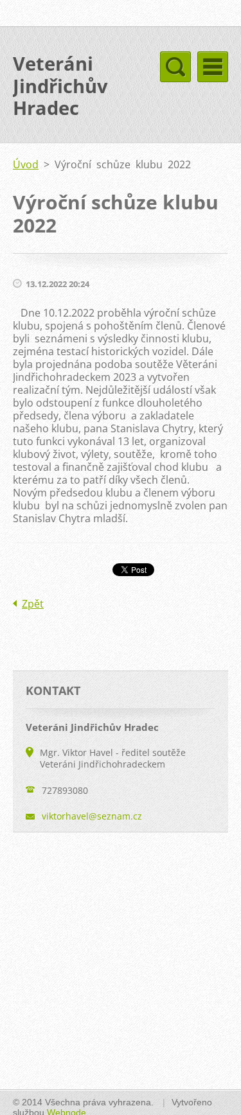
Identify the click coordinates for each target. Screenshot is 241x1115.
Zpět (33, 604)
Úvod (26, 164)
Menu (212, 66)
